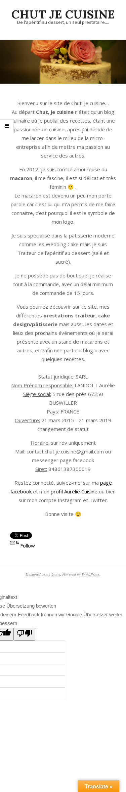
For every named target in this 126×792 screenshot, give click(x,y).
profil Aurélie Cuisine (74, 491)
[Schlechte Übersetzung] (24, 634)
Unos (55, 574)
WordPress (90, 574)
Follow (27, 545)
